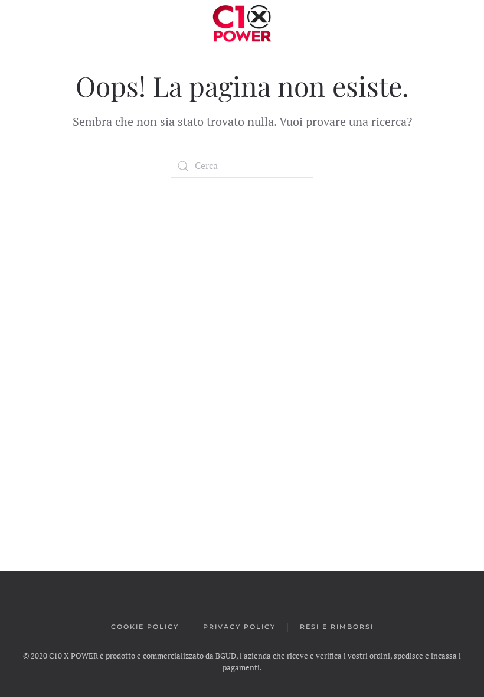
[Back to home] (242, 23)
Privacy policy (239, 627)
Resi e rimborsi (337, 627)
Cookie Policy (145, 627)
